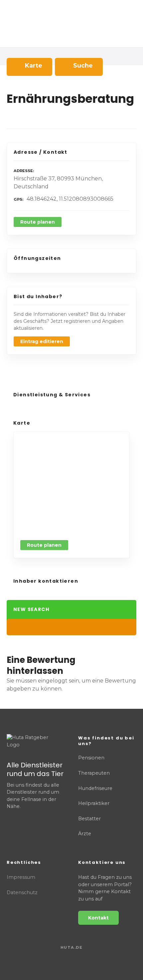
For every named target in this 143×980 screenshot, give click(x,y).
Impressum (21, 877)
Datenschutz (22, 892)
